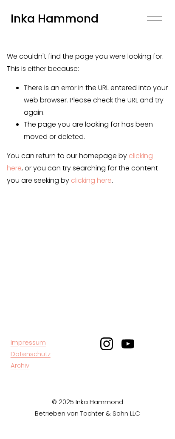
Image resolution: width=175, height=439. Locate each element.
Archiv (20, 365)
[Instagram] (106, 344)
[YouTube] (128, 344)
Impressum (28, 342)
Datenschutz (31, 353)
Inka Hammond (55, 18)
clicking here (91, 180)
